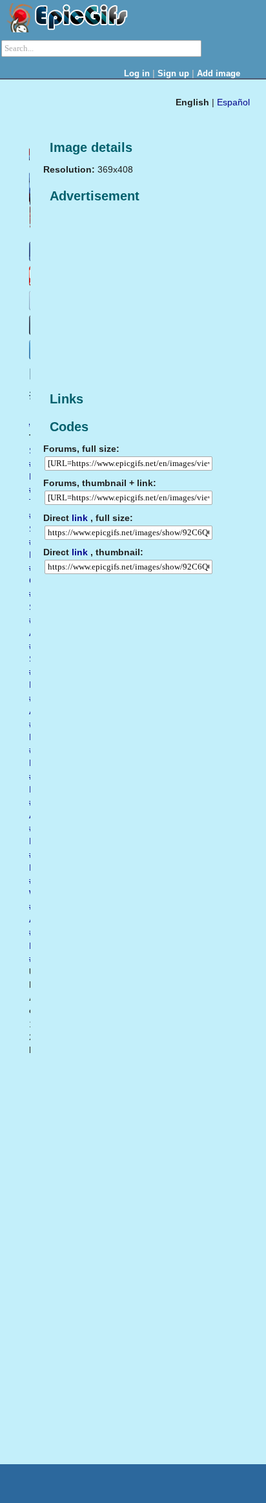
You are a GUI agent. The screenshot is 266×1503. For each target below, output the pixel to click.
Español (233, 102)
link (80, 518)
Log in (137, 73)
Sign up (173, 73)
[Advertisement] (140, 298)
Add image (218, 73)
